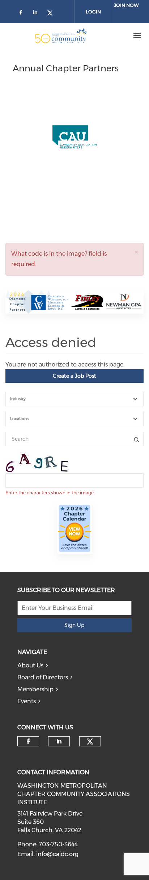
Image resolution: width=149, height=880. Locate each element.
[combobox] (74, 399)
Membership (35, 689)
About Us (30, 665)
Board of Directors (42, 677)
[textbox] (79, 399)
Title (136, 439)
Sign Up (74, 625)
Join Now (126, 5)
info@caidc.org (57, 854)
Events (26, 701)
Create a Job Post (74, 376)
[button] (136, 252)
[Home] (60, 36)
